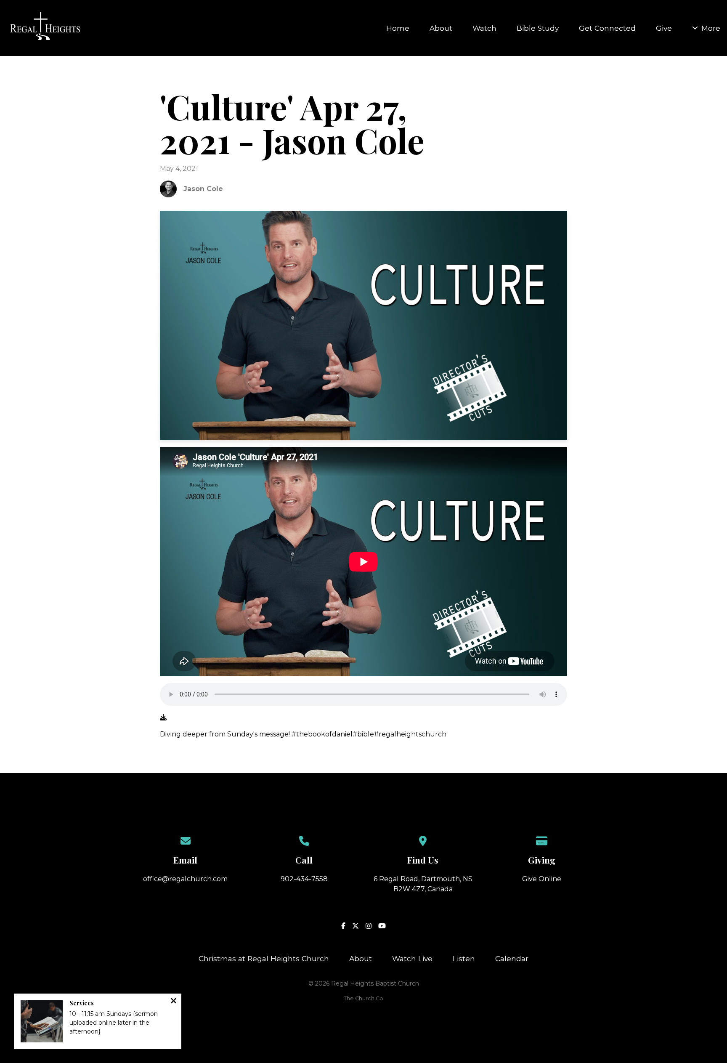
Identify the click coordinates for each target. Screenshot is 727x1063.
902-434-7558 (304, 879)
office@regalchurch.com (185, 879)
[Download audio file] (163, 717)
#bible (363, 734)
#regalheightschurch (410, 734)
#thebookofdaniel (322, 734)
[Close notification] (173, 1002)
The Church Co (363, 998)
